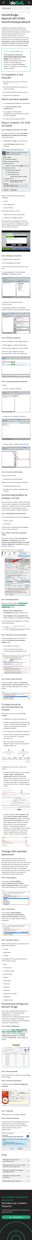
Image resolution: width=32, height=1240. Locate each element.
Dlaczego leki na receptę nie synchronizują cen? (16, 1160)
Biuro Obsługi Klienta (16, 1217)
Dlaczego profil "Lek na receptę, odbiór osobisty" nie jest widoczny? (16, 1165)
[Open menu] (3, 3)
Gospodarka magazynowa (9, 12)
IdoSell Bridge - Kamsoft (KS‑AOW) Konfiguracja (15, 41)
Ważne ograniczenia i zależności (16, 1181)
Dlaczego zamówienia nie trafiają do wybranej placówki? (16, 1171)
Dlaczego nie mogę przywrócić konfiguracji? (16, 1176)
